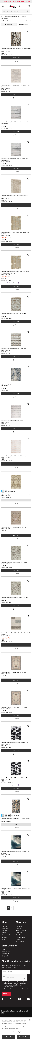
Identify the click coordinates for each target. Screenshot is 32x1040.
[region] (16, 1029)
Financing (19, 932)
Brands (4, 932)
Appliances (5, 930)
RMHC (18, 935)
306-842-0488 (6, 954)
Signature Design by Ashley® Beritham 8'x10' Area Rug (14, 707)
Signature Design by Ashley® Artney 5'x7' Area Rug (13, 420)
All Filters (9, 24)
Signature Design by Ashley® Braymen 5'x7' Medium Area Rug (15, 818)
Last (23, 908)
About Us (19, 926)
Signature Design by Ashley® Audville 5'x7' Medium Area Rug (15, 494)
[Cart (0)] (29, 6)
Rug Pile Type (4, 18)
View (16, 500)
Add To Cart (16, 58)
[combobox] (23, 24)
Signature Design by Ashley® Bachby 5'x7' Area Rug (13, 527)
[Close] (30, 1020)
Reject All (8, 1036)
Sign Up (6, 994)
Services (18, 928)
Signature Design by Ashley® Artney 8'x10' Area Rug (13, 456)
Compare (17, 61)
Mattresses (5, 928)
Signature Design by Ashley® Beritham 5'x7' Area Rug (13, 672)
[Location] (20, 6)
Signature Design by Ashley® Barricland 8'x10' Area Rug (14, 597)
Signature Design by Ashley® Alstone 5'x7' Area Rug (13, 348)
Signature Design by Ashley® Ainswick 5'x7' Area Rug (13, 313)
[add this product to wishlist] (28, 32)
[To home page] (11, 6)
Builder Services (21, 930)
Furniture (10, 16)
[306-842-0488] (24, 6)
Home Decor (17, 16)
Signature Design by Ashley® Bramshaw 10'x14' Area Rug (14, 777)
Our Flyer (4, 939)
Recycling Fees (21, 941)
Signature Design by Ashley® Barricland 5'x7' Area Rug (14, 562)
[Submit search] (28, 11)
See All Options (12, 491)
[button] (3, 6)
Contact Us (5, 956)
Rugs (23, 16)
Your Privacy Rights (16, 1032)
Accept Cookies (23, 1036)
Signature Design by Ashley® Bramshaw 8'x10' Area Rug (14, 742)
